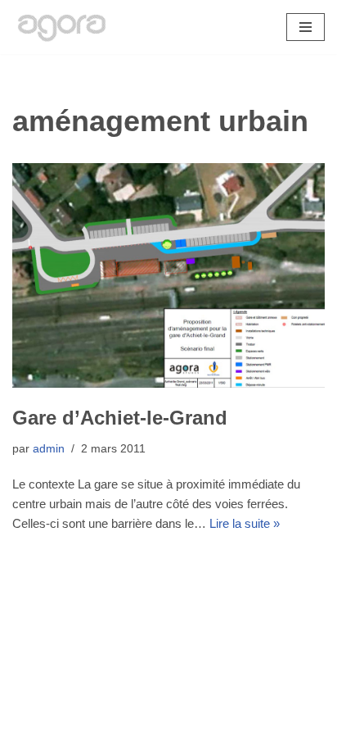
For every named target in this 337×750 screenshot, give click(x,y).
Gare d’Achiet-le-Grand (119, 418)
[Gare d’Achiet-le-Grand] (168, 275)
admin (49, 449)
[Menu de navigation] (305, 27)
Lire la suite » (244, 523)
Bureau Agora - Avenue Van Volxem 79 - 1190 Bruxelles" (169, 733)
